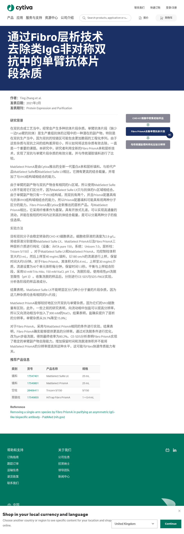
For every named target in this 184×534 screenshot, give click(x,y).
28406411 (33, 390)
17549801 (33, 383)
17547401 (33, 376)
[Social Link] (160, 450)
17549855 (33, 397)
